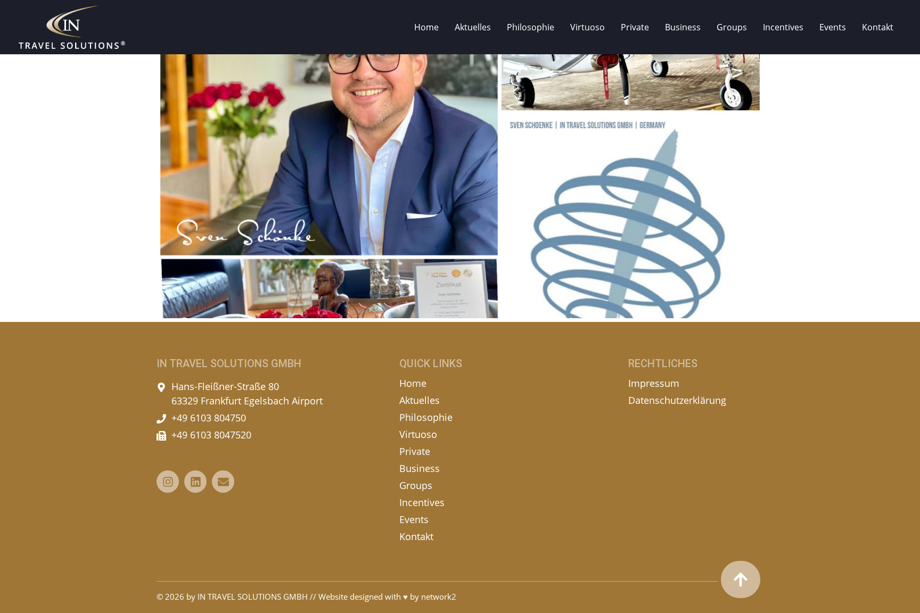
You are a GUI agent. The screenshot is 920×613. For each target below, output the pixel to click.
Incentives (783, 27)
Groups (732, 27)
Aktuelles (473, 27)
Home (426, 27)
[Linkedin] (195, 481)
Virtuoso (587, 27)
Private (635, 27)
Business (683, 27)
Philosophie (530, 27)
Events (832, 27)
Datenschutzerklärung (677, 400)
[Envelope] (223, 481)
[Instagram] (168, 481)
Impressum (653, 383)
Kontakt (877, 27)
